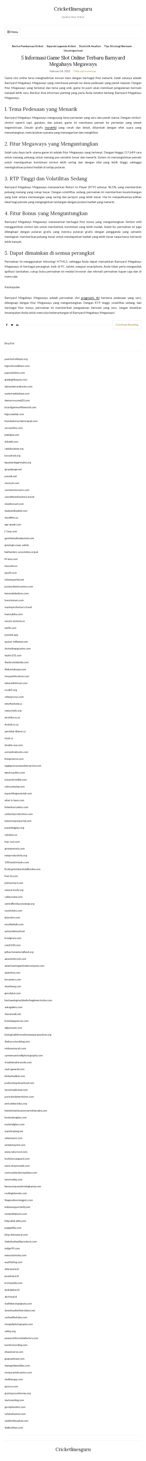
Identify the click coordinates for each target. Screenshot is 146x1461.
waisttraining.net (14, 1131)
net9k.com (10, 627)
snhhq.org (10, 1331)
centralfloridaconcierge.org (19, 903)
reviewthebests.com (16, 1213)
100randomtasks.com (17, 862)
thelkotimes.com (14, 1427)
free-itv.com (11, 876)
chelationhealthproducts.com (21, 1241)
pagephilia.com (13, 1227)
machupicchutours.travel (18, 607)
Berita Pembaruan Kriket (28, 46)
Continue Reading (127, 324)
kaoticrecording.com (16, 1344)
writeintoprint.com (15, 1144)
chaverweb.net (13, 1014)
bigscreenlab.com (14, 414)
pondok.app (11, 634)
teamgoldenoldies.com (17, 1365)
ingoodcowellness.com (17, 365)
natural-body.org (14, 889)
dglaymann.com (13, 1027)
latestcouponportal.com (18, 820)
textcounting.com (14, 1400)
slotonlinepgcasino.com (18, 648)
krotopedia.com (13, 1282)
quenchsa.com (12, 972)
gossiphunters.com (15, 1407)
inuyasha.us (11, 565)
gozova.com (11, 1386)
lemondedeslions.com (17, 593)
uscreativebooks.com (16, 751)
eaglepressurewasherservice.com (23, 765)
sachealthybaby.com (16, 1317)
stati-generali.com (15, 1069)
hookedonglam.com (16, 1117)
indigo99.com (12, 1248)
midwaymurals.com (15, 1048)
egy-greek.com (13, 524)
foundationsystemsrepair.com (21, 421)
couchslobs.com (13, 910)
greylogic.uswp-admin (17, 545)
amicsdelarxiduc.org (16, 1103)
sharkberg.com (13, 986)
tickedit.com (11, 441)
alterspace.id (12, 1269)
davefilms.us (11, 517)
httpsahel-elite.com (15, 1220)
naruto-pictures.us (15, 621)
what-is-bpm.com (14, 800)
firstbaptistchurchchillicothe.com (22, 869)
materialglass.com (15, 1124)
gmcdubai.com (13, 993)
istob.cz (9, 738)
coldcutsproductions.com (19, 814)
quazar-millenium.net (16, 641)
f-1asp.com (11, 531)
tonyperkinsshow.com (17, 676)
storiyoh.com (12, 483)
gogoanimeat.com (15, 1358)
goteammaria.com (15, 848)
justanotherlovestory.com (19, 586)
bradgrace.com (13, 938)
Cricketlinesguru (73, 9)
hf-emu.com (11, 559)
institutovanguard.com (17, 1158)
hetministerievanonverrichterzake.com (26, 1110)
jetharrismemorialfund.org (19, 952)
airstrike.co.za (12, 717)
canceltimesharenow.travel (19, 496)
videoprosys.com (14, 696)
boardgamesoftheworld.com (20, 407)
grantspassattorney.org (18, 1393)
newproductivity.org (16, 855)
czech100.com (13, 945)
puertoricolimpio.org (16, 359)
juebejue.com (12, 434)
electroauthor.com (15, 772)
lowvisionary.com (14, 600)
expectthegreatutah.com (18, 793)
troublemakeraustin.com (18, 1062)
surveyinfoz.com (14, 427)
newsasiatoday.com (15, 1255)
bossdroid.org (12, 455)
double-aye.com (14, 745)
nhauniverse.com (14, 1351)
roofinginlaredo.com (16, 1193)
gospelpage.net (13, 469)
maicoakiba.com (14, 614)
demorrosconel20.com (17, 400)
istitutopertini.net (14, 579)
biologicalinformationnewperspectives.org (28, 1034)
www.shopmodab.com (17, 1165)
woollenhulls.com (14, 924)
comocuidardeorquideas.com (21, 1172)
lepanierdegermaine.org (18, 462)
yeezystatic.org (13, 710)
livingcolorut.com (14, 758)
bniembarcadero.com (16, 807)
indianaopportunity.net (17, 1206)
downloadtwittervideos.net (20, 1310)
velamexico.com (13, 1138)
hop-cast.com (12, 841)
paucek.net (11, 476)
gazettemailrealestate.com (19, 538)
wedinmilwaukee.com (16, 1420)
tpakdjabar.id (12, 1289)
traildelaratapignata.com (18, 1303)
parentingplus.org (14, 827)
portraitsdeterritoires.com (19, 1096)
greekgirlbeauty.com (16, 379)
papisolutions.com (15, 372)
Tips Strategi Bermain (118, 46)
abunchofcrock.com (15, 958)
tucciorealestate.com (16, 1089)
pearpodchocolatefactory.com (21, 1338)
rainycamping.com (15, 786)
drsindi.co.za (11, 724)
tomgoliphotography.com (19, 1324)
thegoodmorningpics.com (19, 1200)
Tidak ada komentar (84, 71)
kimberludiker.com (15, 1076)
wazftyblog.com (13, 1262)
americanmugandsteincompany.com (24, 965)
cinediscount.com (14, 503)
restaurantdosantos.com (18, 1372)
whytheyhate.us (13, 703)
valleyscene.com (14, 896)
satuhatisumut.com (15, 1413)
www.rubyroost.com (16, 1151)
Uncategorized (73, 50)
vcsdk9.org (11, 689)
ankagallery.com (13, 1007)
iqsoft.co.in (11, 572)
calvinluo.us (11, 834)
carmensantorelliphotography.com (24, 1055)
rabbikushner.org (14, 448)
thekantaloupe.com (15, 669)
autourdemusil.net (15, 931)
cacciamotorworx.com (17, 489)
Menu (14, 32)
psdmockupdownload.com (19, 1082)
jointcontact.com (14, 882)
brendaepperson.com (17, 1020)
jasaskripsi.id (12, 1276)
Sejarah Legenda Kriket (61, 46)
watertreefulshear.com (17, 393)
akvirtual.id (11, 1296)
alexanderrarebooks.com (19, 386)
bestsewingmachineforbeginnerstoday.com (28, 1000)
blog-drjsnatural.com (16, 1234)
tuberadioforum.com (16, 683)
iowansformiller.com (16, 779)
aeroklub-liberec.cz (15, 731)
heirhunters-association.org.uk (21, 551)
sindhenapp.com (14, 1379)
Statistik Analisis (90, 46)
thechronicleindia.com (17, 662)
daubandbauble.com (16, 510)
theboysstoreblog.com (17, 1041)
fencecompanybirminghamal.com (23, 1186)
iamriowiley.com (13, 1179)
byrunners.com (13, 979)
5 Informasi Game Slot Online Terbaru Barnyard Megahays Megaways (73, 61)
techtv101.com (13, 655)
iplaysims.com (12, 917)
